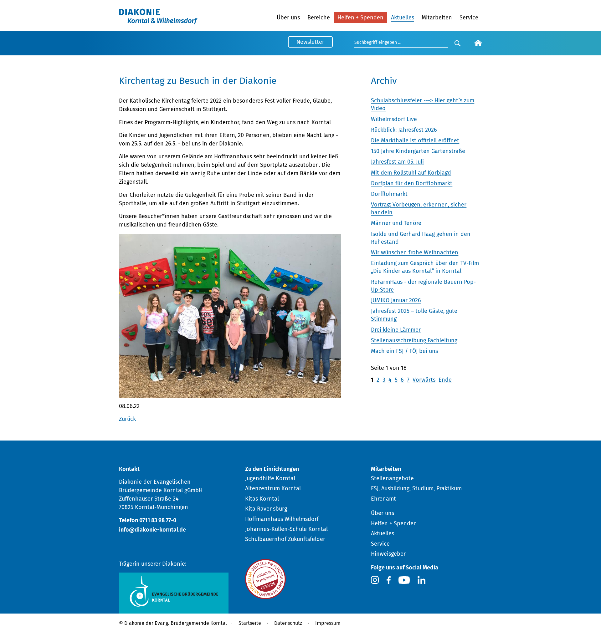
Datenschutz (288, 623)
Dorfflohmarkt (389, 194)
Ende (445, 379)
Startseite (250, 623)
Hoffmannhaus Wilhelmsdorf (282, 519)
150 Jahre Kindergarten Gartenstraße (418, 151)
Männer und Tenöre (396, 223)
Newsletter (310, 41)
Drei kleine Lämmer (396, 329)
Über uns (288, 17)
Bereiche (318, 17)
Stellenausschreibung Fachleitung (414, 340)
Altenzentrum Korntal (273, 488)
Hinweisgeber (388, 553)
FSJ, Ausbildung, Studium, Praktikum (416, 488)
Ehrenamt (383, 498)
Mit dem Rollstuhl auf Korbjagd (411, 172)
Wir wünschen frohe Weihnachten (414, 252)
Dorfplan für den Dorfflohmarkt (411, 183)
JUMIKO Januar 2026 (396, 300)
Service (469, 17)
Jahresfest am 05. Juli (397, 161)
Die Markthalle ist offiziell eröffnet (415, 140)
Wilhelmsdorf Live (394, 119)
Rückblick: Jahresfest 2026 (404, 129)
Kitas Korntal (262, 498)
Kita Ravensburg (266, 508)
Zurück (127, 418)
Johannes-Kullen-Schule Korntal (286, 529)
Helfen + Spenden (360, 17)
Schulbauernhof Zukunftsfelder (285, 539)
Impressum (328, 623)
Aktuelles (402, 17)
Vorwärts (424, 379)
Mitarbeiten (437, 17)
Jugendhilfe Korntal (270, 478)
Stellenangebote (392, 478)
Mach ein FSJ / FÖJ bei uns (404, 351)
